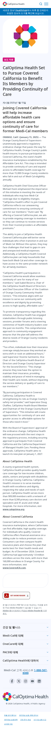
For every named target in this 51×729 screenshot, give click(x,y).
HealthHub (21, 10)
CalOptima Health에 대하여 (21, 660)
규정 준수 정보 (25, 720)
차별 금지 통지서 (10, 715)
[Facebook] (12, 681)
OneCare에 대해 (13, 644)
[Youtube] (32, 681)
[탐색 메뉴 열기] (47, 4)
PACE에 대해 (10, 652)
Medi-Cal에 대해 (13, 635)
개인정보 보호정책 (11, 720)
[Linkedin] (39, 681)
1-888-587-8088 (35, 671)
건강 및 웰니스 (11, 627)
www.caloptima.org (13, 509)
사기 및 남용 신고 (40, 720)
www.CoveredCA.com (14, 567)
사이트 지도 (8, 724)
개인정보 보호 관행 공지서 (28, 715)
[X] (18, 681)
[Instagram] (25, 681)
